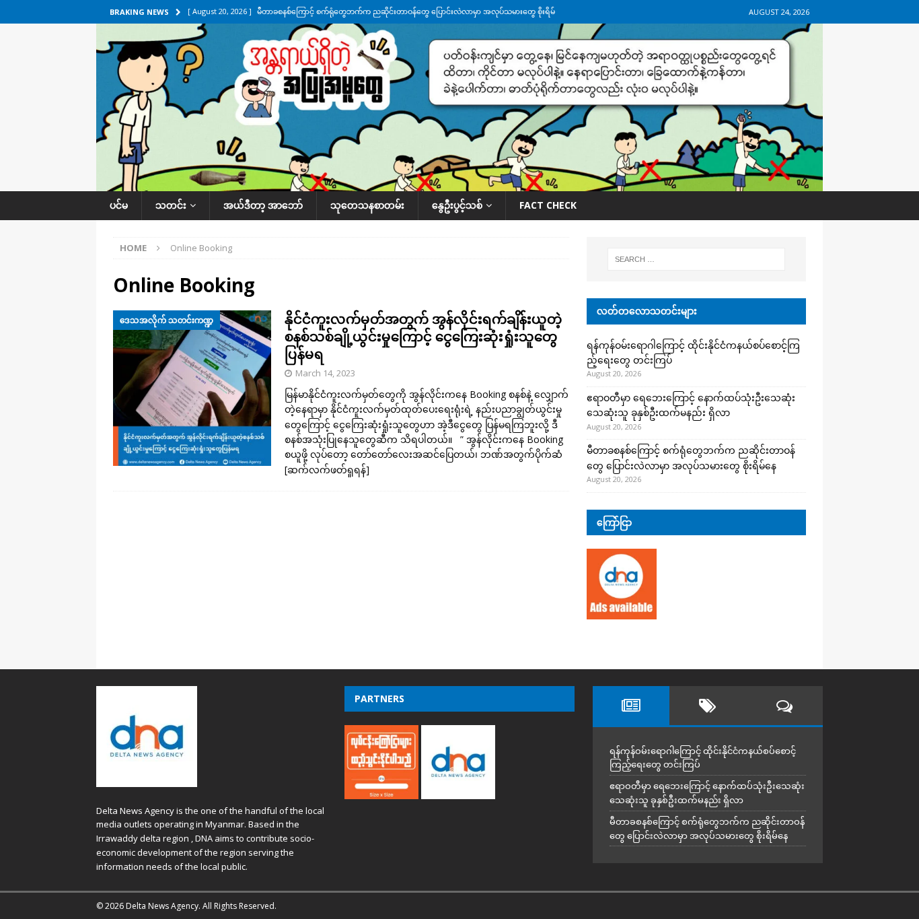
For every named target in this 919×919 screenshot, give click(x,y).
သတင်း (170, 205)
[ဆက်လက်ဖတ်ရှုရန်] (327, 469)
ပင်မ (119, 205)
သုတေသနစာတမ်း (367, 205)
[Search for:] (696, 259)
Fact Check (548, 205)
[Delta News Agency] (459, 183)
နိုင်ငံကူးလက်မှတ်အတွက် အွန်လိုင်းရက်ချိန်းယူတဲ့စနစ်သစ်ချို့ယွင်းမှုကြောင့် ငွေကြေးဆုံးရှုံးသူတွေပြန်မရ (423, 336)
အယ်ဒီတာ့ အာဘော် (263, 205)
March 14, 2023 (325, 373)
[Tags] (707, 705)
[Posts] (631, 705)
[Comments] (784, 705)
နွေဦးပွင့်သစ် (457, 205)
